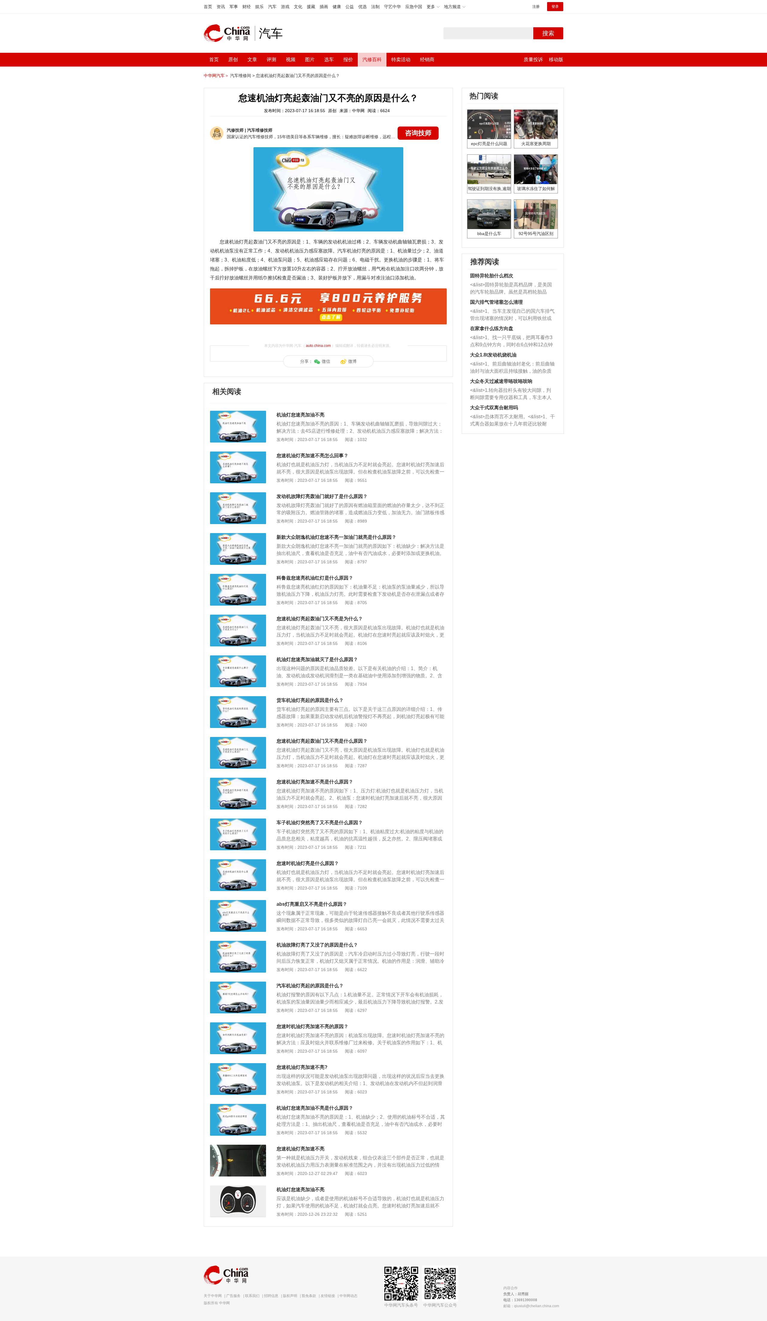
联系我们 (252, 1296)
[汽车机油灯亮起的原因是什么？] (238, 984)
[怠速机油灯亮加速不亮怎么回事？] (238, 454)
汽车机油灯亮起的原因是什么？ (310, 985)
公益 (349, 6)
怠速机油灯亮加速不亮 (300, 1148)
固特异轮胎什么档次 (491, 275)
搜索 (548, 33)
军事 (234, 6)
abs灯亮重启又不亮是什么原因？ (312, 904)
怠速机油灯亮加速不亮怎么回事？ (312, 455)
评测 (271, 59)
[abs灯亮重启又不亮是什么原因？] (238, 903)
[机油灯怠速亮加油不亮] (238, 413)
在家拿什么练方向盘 (491, 328)
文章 (252, 59)
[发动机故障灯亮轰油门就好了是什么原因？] (238, 495)
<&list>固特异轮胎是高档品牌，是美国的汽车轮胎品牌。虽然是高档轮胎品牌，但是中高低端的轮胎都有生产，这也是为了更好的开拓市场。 (511, 289)
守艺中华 (392, 6)
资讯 (221, 6)
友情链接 (328, 1296)
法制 (375, 6)
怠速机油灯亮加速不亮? (302, 1067)
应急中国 (413, 6)
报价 (348, 59)
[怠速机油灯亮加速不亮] (238, 1147)
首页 (208, 6)
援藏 (311, 6)
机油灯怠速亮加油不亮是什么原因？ (315, 1108)
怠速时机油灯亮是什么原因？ (308, 863)
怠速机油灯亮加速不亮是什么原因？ (315, 781)
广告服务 (233, 1296)
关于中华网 (213, 1296)
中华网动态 (348, 1296)
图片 (310, 59)
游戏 (285, 6)
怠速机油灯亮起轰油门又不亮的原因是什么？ (298, 75)
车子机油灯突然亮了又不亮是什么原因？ (320, 822)
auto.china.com (318, 346)
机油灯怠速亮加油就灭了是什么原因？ (317, 659)
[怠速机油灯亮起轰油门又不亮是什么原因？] (238, 740)
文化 (298, 6)
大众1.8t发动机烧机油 (493, 354)
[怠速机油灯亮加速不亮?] (238, 1066)
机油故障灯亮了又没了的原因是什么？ (317, 944)
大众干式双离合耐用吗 (494, 407)
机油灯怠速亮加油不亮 (300, 414)
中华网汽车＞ (216, 75)
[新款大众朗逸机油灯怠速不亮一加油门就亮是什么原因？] (238, 536)
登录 (555, 6)
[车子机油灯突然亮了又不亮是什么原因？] (238, 821)
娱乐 (259, 6)
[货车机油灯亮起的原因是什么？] (238, 699)
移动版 (556, 59)
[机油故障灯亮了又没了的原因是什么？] (238, 943)
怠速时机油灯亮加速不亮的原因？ (312, 1026)
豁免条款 (309, 1296)
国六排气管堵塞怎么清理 (496, 302)
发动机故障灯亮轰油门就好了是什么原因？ (322, 496)
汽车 (272, 6)
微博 (352, 361)
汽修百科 (372, 59)
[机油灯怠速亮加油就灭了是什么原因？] (238, 658)
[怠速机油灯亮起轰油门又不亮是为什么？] (238, 617)
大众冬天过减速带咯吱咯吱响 (501, 381)
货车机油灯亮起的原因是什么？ (310, 700)
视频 (290, 59)
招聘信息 (271, 1296)
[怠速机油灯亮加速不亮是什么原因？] (238, 780)
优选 (362, 6)
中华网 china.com (229, 33)
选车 (329, 59)
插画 (324, 6)
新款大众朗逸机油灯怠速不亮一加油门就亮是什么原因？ (336, 537)
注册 (536, 6)
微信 (326, 361)
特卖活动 (400, 59)
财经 (246, 6)
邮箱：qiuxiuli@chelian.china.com (531, 1306)
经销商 (427, 59)
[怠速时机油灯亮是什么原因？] (238, 862)
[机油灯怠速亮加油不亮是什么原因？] (238, 1107)
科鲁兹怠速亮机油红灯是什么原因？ (315, 577)
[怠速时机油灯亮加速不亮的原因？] (238, 1025)
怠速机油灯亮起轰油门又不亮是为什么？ (320, 618)
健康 (337, 6)
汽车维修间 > (242, 75)
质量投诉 (533, 59)
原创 (233, 59)
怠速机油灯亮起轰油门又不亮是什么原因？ (322, 741)
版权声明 (290, 1296)
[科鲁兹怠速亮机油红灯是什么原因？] (238, 576)
